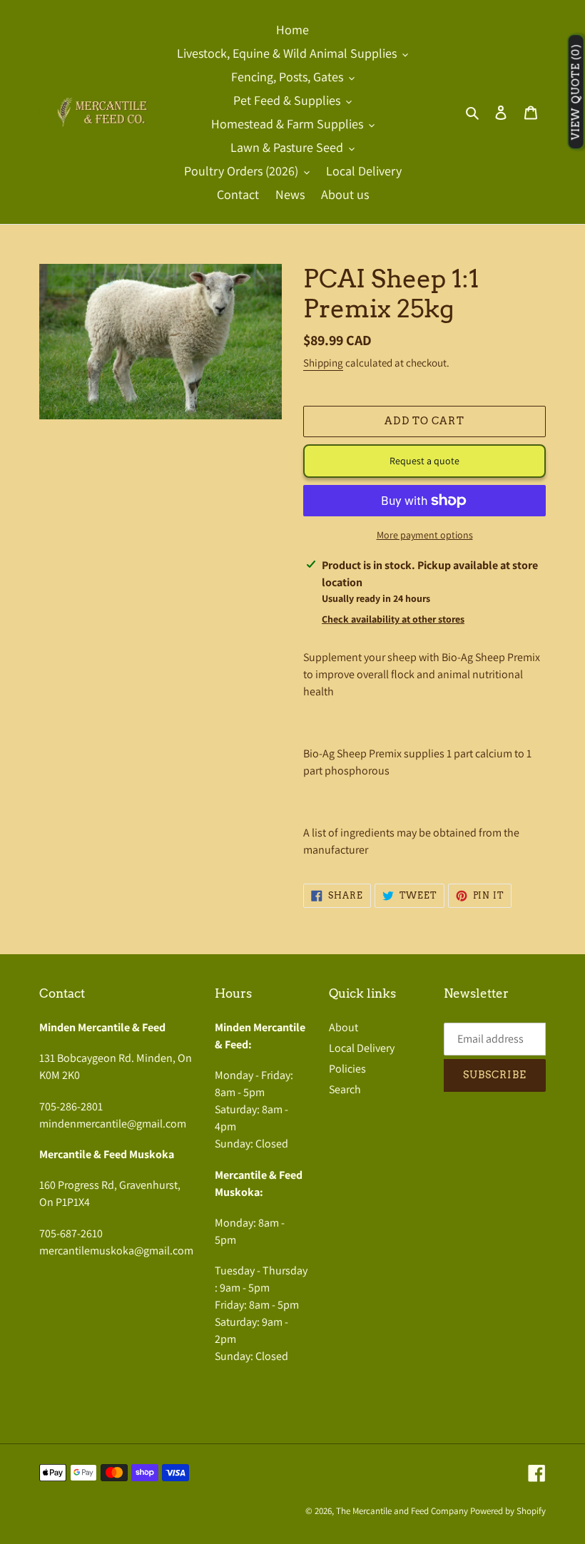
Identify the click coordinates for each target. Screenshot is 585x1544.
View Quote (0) (575, 92)
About (343, 1027)
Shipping (323, 362)
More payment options (425, 534)
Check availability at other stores (393, 619)
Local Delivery (362, 1048)
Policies (347, 1068)
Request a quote (424, 460)
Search (345, 1089)
